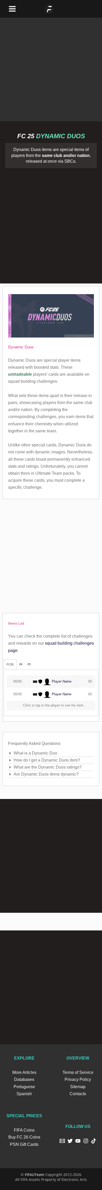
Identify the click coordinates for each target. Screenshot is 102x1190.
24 (20, 664)
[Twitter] (70, 1140)
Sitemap (78, 1087)
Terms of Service (78, 1072)
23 (29, 664)
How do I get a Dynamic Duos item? (47, 760)
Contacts (78, 1094)
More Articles (24, 1072)
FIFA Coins (24, 1130)
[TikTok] (93, 1140)
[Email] (62, 1140)
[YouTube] (78, 1140)
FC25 (10, 664)
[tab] (10, 664)
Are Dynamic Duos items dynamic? (46, 774)
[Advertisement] (51, 68)
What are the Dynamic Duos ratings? (48, 767)
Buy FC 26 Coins (24, 1137)
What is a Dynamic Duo (35, 753)
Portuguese (24, 1087)
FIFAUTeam (34, 1174)
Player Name (61, 681)
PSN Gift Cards (24, 1144)
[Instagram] (85, 1140)
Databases (24, 1079)
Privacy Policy (78, 1079)
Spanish (24, 1094)
